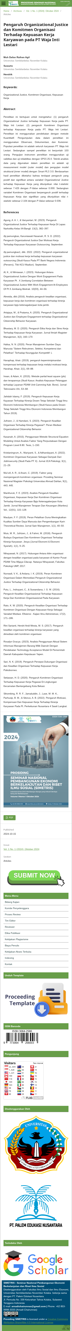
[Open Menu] (3, 3)
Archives (17, 11)
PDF (10, 817)
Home (6, 11)
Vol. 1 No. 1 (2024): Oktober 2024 (42, 11)
